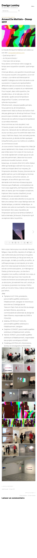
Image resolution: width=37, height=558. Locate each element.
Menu (32, 6)
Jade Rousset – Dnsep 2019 (8, 489)
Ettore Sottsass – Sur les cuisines (27, 495)
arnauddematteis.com (16, 53)
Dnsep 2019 (12, 17)
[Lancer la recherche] (19, 10)
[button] (13, 355)
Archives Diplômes (6, 17)
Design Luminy (10, 5)
